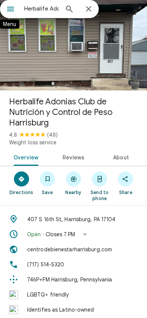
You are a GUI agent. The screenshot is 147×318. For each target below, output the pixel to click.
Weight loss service (33, 142)
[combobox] (41, 8)
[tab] (24, 157)
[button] (73, 234)
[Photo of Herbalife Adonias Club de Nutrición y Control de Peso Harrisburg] (73, 45)
